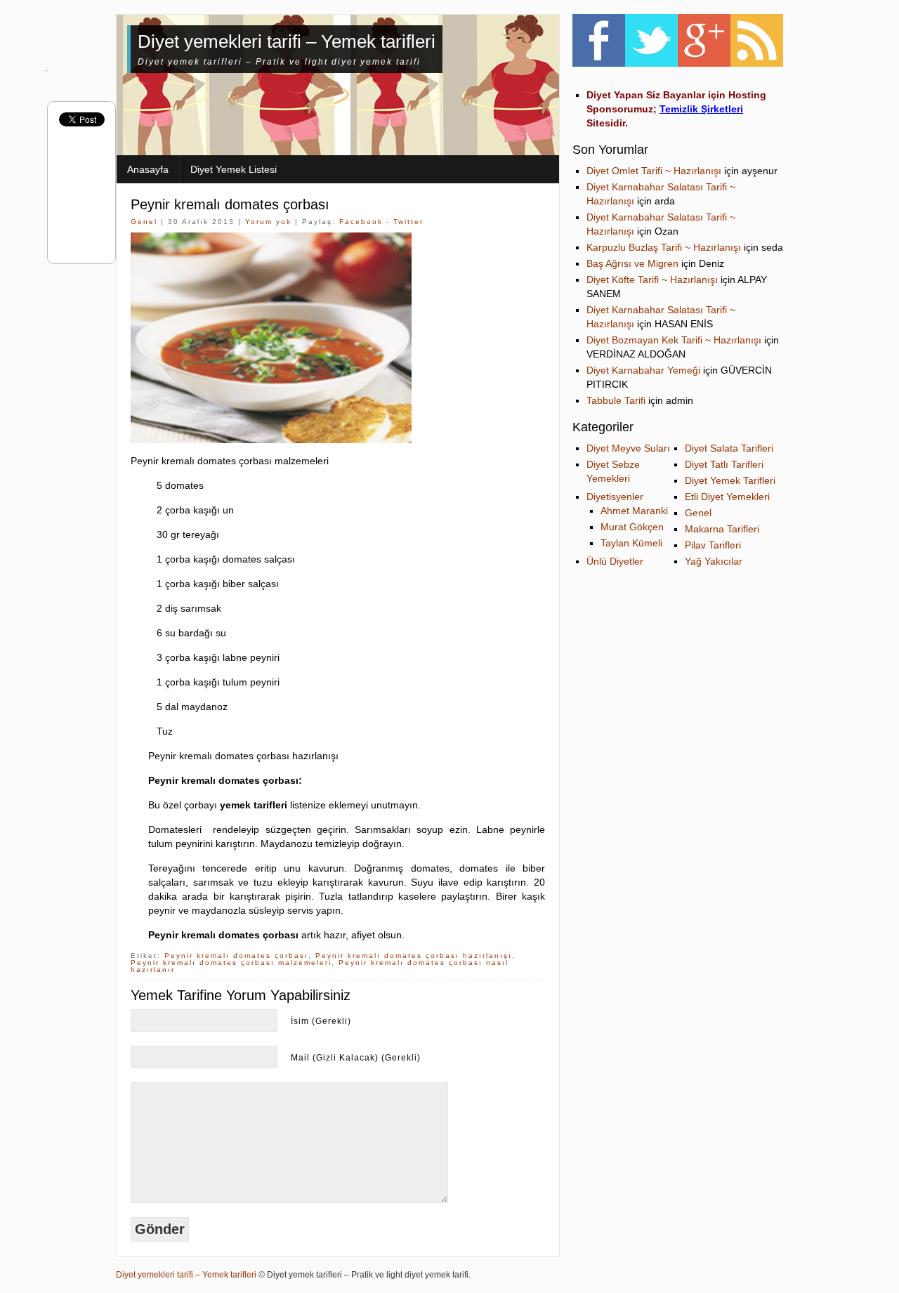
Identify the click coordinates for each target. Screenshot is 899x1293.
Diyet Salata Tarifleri (729, 448)
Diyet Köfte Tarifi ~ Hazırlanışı (652, 279)
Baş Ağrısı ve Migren (632, 263)
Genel (144, 221)
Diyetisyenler (614, 496)
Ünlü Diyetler (614, 561)
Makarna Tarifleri (722, 528)
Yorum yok (268, 221)
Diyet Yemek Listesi (233, 169)
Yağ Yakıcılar (713, 561)
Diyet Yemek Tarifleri (730, 480)
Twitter (408, 221)
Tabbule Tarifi (615, 400)
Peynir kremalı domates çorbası (230, 204)
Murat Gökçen (632, 526)
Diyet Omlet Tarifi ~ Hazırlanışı (653, 170)
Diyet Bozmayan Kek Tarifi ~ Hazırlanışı (673, 340)
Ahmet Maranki (634, 510)
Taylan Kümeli (631, 543)
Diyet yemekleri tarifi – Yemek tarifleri (286, 41)
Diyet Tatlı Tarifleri (724, 464)
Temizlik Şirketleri (701, 108)
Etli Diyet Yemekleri (727, 496)
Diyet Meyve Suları (628, 448)
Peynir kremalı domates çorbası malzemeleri (231, 962)
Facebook (361, 221)
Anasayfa (148, 169)
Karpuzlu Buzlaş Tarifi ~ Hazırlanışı (663, 247)
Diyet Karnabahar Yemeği (643, 370)
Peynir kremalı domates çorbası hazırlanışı (413, 955)
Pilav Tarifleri (713, 545)
